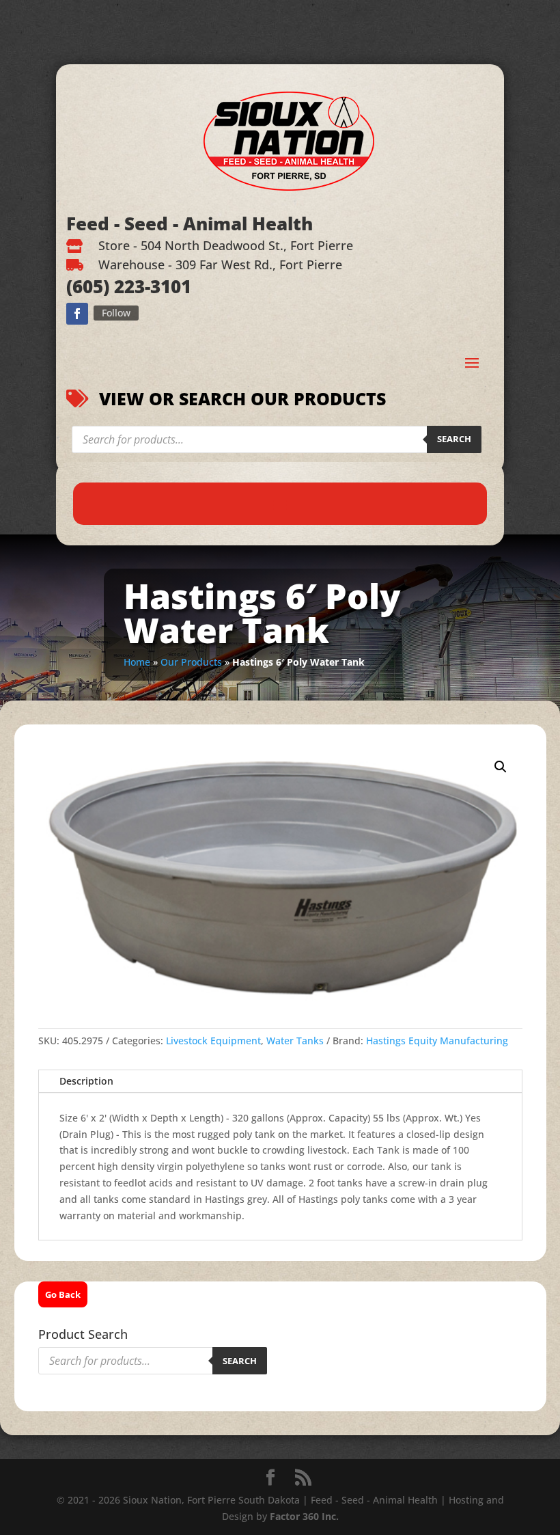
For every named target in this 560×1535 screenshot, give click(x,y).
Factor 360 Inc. (304, 1516)
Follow (116, 312)
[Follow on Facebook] (77, 314)
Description (86, 1080)
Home (137, 661)
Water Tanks (295, 1040)
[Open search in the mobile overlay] (276, 439)
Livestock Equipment (213, 1040)
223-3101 (150, 286)
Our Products (191, 661)
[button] (500, 767)
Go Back (63, 1294)
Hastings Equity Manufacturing (437, 1040)
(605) (87, 286)
